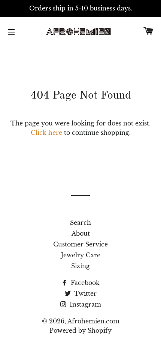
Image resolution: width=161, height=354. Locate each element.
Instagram (84, 304)
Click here (46, 132)
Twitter (84, 293)
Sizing (80, 266)
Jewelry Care (80, 255)
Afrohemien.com (93, 321)
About (81, 233)
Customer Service (80, 244)
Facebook (84, 282)
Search (80, 222)
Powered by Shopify (80, 330)
